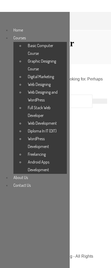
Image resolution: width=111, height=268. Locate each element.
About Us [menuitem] (20, 177)
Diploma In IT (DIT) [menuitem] (42, 130)
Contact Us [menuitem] (22, 185)
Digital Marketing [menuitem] (41, 76)
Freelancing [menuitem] (37, 154)
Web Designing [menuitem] (39, 84)
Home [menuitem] (18, 30)
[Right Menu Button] (5, 20)
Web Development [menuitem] (42, 123)
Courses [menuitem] (19, 37)
